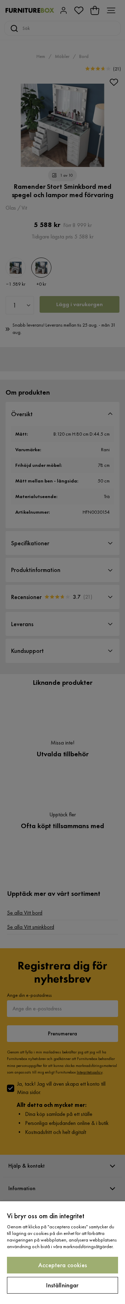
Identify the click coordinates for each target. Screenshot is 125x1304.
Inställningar (62, 1285)
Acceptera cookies (62, 1265)
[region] (62, 1252)
